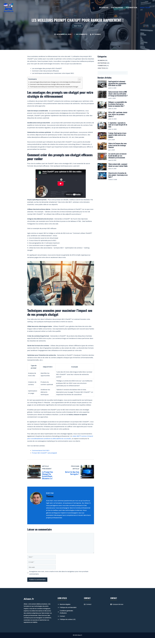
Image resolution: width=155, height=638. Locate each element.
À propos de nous (117, 604)
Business (103, 8)
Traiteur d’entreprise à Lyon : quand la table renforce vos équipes (117, 135)
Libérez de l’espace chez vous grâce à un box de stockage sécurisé (117, 145)
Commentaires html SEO (40, 450)
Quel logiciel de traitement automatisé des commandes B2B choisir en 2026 (117, 83)
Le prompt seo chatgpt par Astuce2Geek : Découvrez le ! (47, 475)
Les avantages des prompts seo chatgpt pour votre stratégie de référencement (55, 82)
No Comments (81, 34)
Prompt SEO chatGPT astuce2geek (44, 453)
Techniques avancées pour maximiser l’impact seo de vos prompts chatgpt (54, 86)
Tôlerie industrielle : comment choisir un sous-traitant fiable (117, 165)
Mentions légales (65, 604)
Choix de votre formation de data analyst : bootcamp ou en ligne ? (118, 175)
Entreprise (117, 8)
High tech (145, 8)
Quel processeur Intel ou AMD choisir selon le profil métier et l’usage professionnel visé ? (118, 94)
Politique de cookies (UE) (68, 619)
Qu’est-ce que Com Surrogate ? (72, 473)
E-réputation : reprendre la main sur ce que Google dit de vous (117, 125)
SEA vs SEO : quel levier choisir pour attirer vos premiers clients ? (117, 114)
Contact (62, 616)
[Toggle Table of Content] (79, 79)
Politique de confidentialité (68, 607)
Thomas (97, 34)
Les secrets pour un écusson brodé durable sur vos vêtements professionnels (117, 156)
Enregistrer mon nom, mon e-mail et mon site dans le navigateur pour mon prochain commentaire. (58, 573)
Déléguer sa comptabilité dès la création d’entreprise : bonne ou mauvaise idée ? (117, 104)
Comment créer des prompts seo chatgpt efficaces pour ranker (50, 84)
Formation (131, 8)
